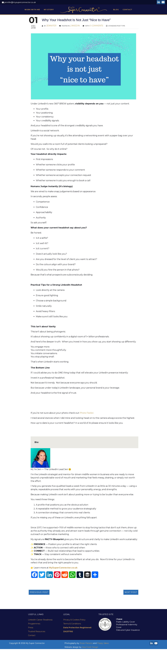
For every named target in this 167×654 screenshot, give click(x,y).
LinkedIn (75, 25)
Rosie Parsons (86, 643)
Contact (31, 635)
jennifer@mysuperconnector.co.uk (20, 2)
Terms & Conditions (72, 623)
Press (30, 627)
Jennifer (51, 25)
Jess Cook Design (90, 647)
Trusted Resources (36, 631)
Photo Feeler (87, 413)
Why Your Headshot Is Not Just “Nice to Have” (76, 20)
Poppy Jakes (103, 643)
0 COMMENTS (96, 25)
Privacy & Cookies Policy (74, 620)
